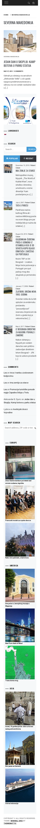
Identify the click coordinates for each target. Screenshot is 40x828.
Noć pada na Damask (13, 766)
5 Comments (18, 71)
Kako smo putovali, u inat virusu (17, 558)
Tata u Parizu (22, 205)
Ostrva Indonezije (11, 803)
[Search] (34, 429)
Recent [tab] (29, 158)
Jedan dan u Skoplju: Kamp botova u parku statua (19, 63)
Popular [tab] (13, 158)
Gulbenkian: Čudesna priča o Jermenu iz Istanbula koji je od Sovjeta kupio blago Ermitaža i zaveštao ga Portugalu (25, 247)
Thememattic (10, 823)
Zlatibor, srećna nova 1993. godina (26, 293)
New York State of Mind (13, 643)
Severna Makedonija (11, 56)
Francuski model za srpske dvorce (18, 520)
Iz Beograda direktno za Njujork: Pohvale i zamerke (25, 332)
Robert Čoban (30, 202)
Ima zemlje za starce (25, 170)
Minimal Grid (17, 821)
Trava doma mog (11, 680)
